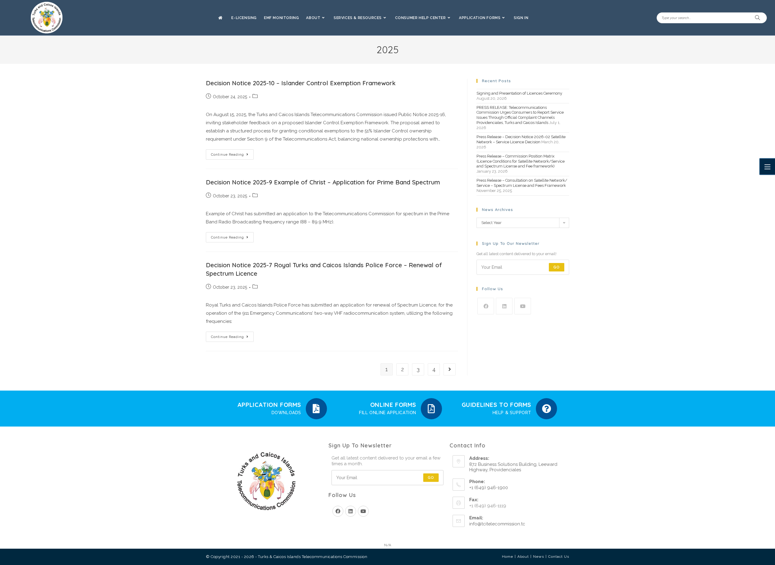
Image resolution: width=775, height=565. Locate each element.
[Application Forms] (316, 408)
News (538, 556)
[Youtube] (522, 306)
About (523, 556)
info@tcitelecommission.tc (497, 524)
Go (556, 267)
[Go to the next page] (450, 369)
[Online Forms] (431, 408)
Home (507, 556)
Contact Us (558, 556)
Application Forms (269, 404)
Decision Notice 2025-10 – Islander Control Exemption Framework (301, 83)
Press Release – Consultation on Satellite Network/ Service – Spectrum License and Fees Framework (522, 183)
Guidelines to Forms (496, 404)
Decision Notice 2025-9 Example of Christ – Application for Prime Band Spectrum (323, 182)
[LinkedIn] (504, 306)
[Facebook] (485, 306)
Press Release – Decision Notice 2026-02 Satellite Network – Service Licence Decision (521, 139)
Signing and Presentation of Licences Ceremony (519, 93)
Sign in (521, 18)
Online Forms (393, 404)
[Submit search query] (758, 17)
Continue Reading (232, 153)
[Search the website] (712, 17)
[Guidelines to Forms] (546, 408)
